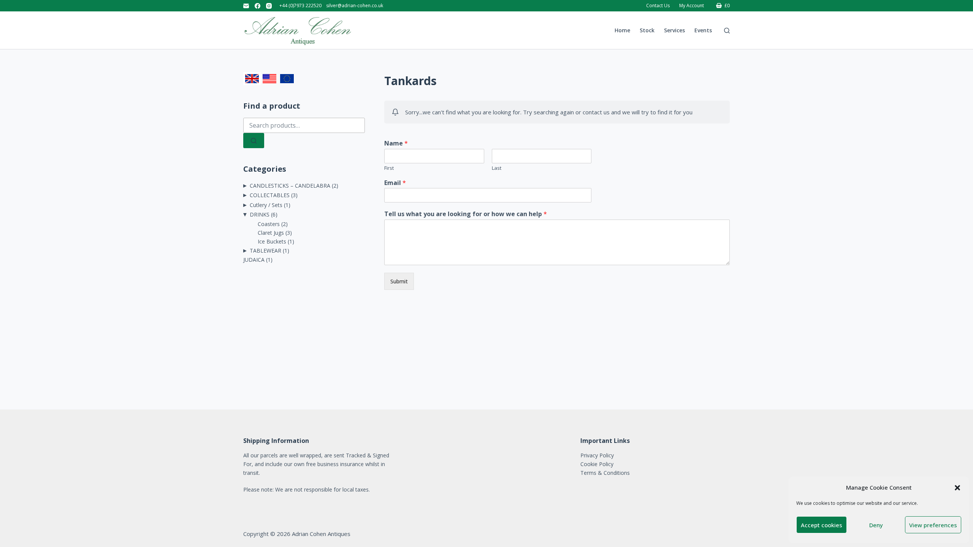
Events (703, 30)
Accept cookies (821, 525)
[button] (957, 488)
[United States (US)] (269, 78)
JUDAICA (254, 259)
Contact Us (658, 5)
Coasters (269, 224)
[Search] (727, 30)
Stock (647, 30)
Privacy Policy (597, 455)
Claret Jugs (271, 232)
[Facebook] (257, 6)
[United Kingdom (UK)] (252, 78)
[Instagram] (269, 6)
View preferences (933, 525)
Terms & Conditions (605, 472)
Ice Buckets (272, 241)
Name (396, 143)
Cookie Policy (596, 464)
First (389, 168)
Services (674, 30)
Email (395, 183)
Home (622, 30)
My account (691, 5)
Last (496, 168)
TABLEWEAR (265, 250)
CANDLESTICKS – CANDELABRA (290, 185)
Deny (876, 525)
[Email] (246, 6)
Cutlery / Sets (266, 205)
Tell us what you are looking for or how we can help (465, 214)
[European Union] (287, 78)
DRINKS (259, 214)
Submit (399, 281)
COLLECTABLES (270, 195)
